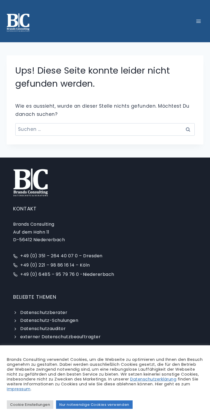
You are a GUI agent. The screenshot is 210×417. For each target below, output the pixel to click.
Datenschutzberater (43, 312)
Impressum (19, 389)
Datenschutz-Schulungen (49, 320)
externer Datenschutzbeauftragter (60, 337)
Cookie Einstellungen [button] (30, 404)
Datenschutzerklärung (153, 379)
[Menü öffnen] (198, 21)
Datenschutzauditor (43, 328)
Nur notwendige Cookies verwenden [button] (94, 404)
